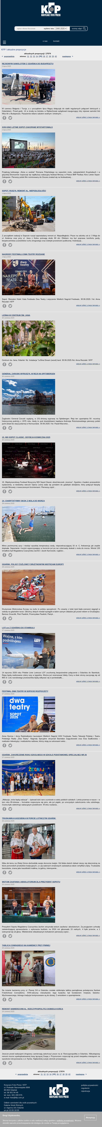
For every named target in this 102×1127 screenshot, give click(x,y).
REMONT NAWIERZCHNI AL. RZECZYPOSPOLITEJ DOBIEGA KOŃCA (32, 1009)
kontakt (56, 41)
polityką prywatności (65, 1120)
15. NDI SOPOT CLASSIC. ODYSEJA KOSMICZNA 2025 (26, 437)
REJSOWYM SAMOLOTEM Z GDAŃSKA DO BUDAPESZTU (27, 64)
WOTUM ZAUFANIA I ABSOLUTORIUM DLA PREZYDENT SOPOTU (31, 882)
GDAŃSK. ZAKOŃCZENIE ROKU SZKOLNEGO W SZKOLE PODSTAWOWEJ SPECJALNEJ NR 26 (44, 755)
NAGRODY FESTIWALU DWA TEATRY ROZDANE (23, 254)
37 (47, 56)
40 (56, 56)
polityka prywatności (89, 1085)
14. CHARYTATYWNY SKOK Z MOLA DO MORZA (23, 501)
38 (50, 56)
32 (31, 56)
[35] (40, 56)
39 (53, 56)
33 (34, 56)
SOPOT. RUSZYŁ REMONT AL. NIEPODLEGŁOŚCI (24, 191)
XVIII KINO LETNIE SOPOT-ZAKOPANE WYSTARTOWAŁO (27, 127)
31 (28, 56)
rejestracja (85, 1091)
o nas (45, 41)
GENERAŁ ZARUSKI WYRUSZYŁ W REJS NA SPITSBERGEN (28, 374)
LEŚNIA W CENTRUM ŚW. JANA (16, 315)
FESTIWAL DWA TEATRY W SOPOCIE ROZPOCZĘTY (25, 691)
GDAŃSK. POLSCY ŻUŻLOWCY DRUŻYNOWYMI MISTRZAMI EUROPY (33, 564)
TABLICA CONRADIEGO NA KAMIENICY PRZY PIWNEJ (26, 945)
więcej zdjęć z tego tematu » (88, 117)
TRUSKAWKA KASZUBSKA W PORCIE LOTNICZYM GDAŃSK (29, 818)
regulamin (85, 1088)
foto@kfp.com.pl (17, 1098)
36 (44, 56)
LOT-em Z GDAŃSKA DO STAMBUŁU (18, 628)
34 (37, 56)
